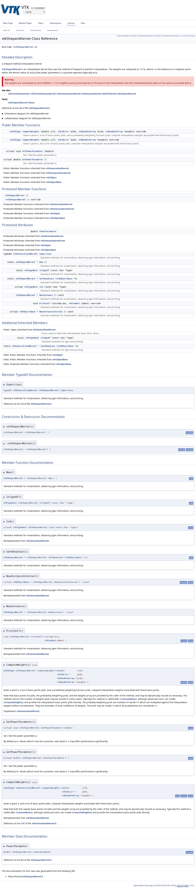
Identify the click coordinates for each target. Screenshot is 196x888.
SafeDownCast (46, 278)
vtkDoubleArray (87, 131)
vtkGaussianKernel (91, 93)
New (41, 262)
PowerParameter (48, 231)
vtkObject (51, 177)
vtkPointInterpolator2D (43, 93)
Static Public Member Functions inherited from (33, 354)
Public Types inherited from (29, 329)
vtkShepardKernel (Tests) (21, 102)
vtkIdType (15, 131)
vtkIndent (74, 303)
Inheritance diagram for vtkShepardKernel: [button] (25, 113)
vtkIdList (63, 131)
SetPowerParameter (32, 151)
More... (96, 333)
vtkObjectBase (53, 182)
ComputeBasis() (128, 698)
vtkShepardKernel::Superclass (56, 390)
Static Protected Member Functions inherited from (37, 364)
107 (23, 823)
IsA (41, 287)
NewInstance (46, 295)
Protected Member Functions (150, 36)
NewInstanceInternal (51, 311)
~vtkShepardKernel (15, 199)
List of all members (187, 36)
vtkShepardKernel (11, 69)
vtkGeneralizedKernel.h (44, 823)
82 (22, 859)
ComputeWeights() (14, 702)
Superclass (45, 254)
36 (20, 108)
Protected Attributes (171, 36)
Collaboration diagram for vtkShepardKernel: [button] (26, 118)
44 (22, 403)
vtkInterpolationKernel (68, 93)
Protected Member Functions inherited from (38, 204)
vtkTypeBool (31, 270)
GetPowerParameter (32, 159)
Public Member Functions (127, 36)
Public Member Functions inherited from (36, 168)
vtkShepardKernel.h (25, 47)
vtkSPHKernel (109, 93)
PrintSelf (44, 303)
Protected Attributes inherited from (33, 236)
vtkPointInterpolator (19, 93)
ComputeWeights (30, 131)
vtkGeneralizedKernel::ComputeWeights (38, 788)
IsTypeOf (44, 270)
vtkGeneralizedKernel (57, 168)
